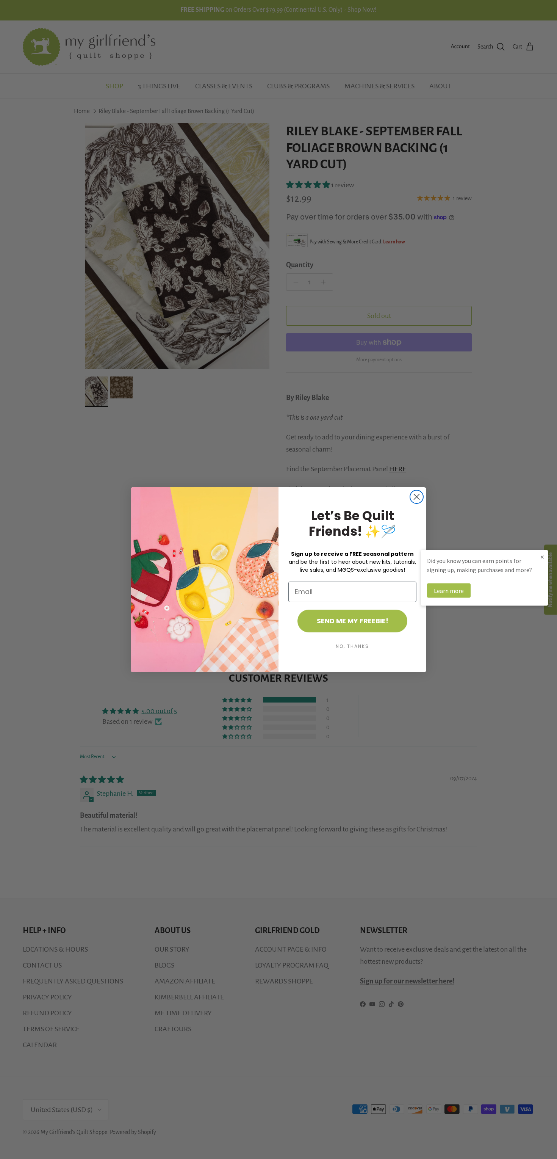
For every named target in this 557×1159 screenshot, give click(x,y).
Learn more (449, 590)
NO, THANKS (352, 646)
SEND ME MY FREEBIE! (352, 621)
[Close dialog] (416, 496)
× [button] (542, 556)
